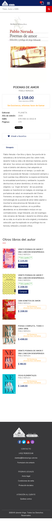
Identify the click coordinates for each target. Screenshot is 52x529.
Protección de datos (26, 485)
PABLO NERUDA (26, 91)
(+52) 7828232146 (26, 453)
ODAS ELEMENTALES (27, 375)
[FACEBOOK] (19, 442)
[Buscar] (49, 9)
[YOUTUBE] (28, 442)
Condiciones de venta (26, 481)
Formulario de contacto (26, 463)
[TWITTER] (24, 442)
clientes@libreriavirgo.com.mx (26, 458)
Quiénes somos (26, 499)
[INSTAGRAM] (32, 442)
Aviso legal (26, 476)
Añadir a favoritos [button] (18, 136)
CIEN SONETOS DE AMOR (29, 301)
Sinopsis (10, 147)
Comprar (23, 265)
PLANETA (22, 112)
